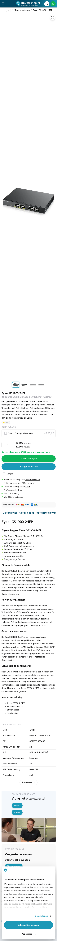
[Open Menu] (3, 3)
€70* (27, 487)
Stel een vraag (13, 866)
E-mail (17, 812)
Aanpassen (27, 934)
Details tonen (41, 916)
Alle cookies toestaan (28, 925)
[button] (29, 433)
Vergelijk (10, 474)
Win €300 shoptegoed (13, 497)
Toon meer (27, 782)
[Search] (46, 3)
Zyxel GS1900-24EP (42, 10)
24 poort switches (22, 10)
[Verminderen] (4, 445)
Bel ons (17, 805)
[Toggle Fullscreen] (52, 17)
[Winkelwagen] (53, 3)
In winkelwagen (28, 458)
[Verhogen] (12, 445)
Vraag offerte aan (28, 466)
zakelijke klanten (32, 479)
